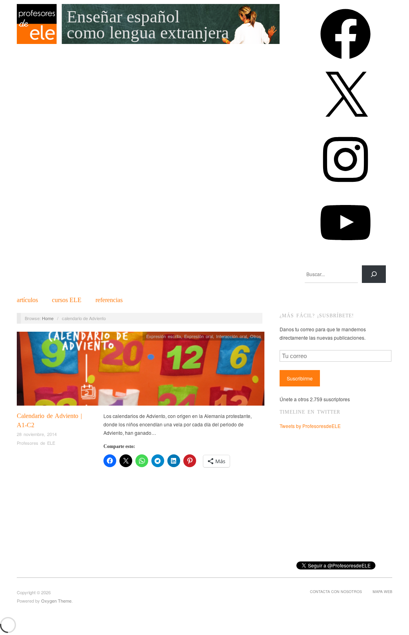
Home (48, 318)
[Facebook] (345, 61)
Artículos (27, 300)
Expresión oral (198, 336)
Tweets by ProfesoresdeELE (310, 425)
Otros (255, 336)
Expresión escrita (163, 336)
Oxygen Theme (56, 600)
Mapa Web (382, 591)
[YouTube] (345, 250)
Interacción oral (231, 336)
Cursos (66, 300)
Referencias (109, 300)
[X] (345, 124)
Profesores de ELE (36, 443)
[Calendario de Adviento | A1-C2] (140, 370)
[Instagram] (345, 187)
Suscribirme (300, 378)
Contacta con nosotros (336, 591)
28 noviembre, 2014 (37, 434)
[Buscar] (374, 274)
